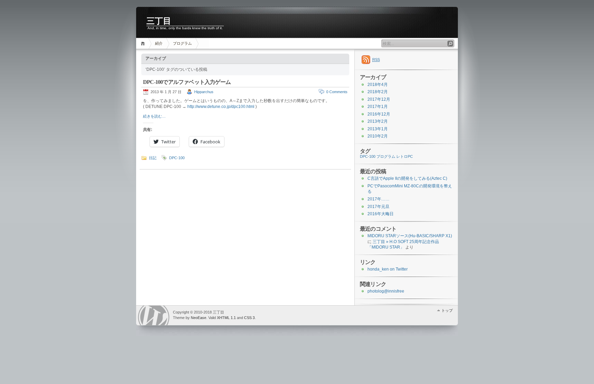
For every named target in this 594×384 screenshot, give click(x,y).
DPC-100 (177, 158)
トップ (447, 310)
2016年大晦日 (380, 213)
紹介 (159, 43)
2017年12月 (378, 99)
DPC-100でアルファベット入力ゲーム (187, 82)
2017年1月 (377, 106)
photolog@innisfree (385, 291)
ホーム (144, 43)
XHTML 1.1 (226, 318)
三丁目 (158, 21)
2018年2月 (377, 91)
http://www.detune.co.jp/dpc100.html (220, 106)
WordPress (153, 315)
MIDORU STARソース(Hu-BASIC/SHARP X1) (409, 235)
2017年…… (378, 199)
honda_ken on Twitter (387, 269)
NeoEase (198, 318)
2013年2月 (377, 121)
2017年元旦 (378, 206)
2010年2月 (377, 136)
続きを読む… (154, 116)
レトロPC (404, 156)
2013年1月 (377, 129)
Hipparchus (203, 92)
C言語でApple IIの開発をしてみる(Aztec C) (407, 178)
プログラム (182, 43)
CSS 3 (249, 318)
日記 (152, 158)
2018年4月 (377, 84)
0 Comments (337, 92)
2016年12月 (378, 114)
